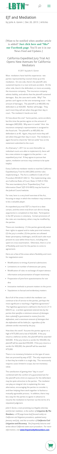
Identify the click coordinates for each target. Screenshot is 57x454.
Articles (44, 22)
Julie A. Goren (16, 22)
